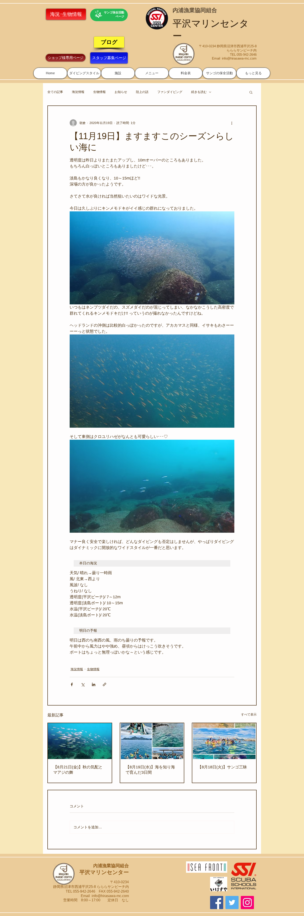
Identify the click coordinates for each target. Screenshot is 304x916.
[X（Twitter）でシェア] (83, 684)
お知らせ (121, 92)
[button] (84, 73)
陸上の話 (142, 92)
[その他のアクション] (231, 123)
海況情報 (78, 92)
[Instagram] (247, 902)
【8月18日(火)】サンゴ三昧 (222, 767)
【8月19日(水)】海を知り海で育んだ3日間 (150, 770)
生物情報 (99, 92)
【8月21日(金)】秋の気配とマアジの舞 (78, 770)
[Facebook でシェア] (72, 684)
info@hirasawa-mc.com (239, 58)
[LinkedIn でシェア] (93, 684)
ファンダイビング (169, 92)
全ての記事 (55, 92)
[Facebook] (216, 902)
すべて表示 (249, 714)
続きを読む (199, 92)
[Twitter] (232, 902)
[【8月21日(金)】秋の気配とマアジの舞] (80, 741)
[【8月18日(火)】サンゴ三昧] (224, 741)
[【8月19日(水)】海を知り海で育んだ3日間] (152, 741)
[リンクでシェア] (104, 684)
